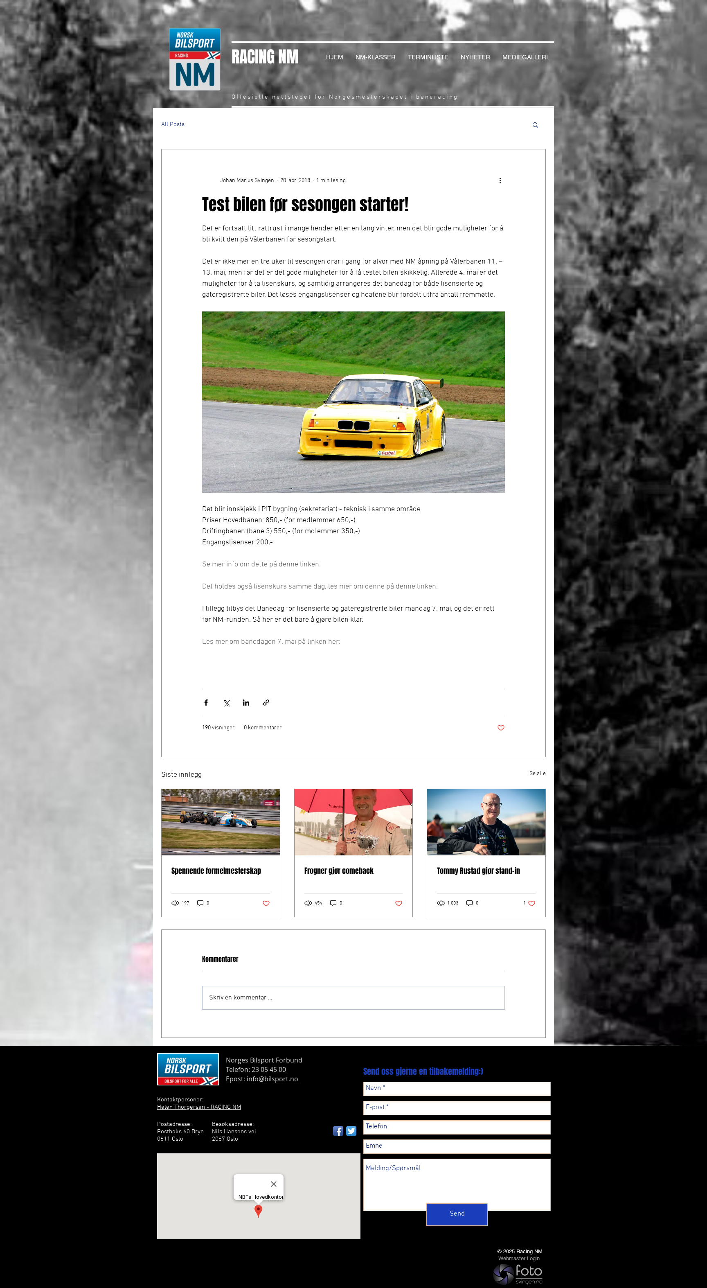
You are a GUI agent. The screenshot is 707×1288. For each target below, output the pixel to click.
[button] (535, 124)
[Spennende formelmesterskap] (221, 822)
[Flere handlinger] (500, 180)
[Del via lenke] (266, 702)
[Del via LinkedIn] (246, 702)
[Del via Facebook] (206, 702)
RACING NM (265, 57)
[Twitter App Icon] (351, 1131)
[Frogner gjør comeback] (354, 822)
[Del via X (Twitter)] (226, 702)
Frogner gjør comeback (339, 871)
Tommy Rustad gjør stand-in (478, 871)
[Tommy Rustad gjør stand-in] (486, 822)
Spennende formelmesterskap (216, 871)
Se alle (537, 773)
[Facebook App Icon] (338, 1131)
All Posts (173, 124)
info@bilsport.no (272, 1078)
